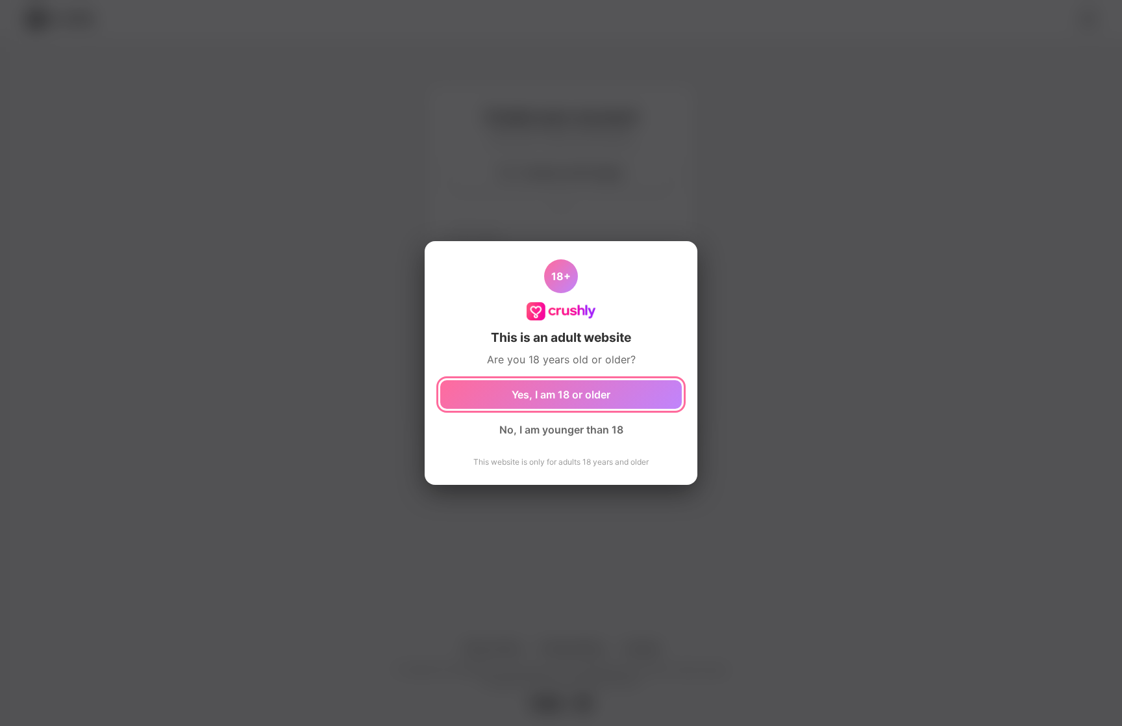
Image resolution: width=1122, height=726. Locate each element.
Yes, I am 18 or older (561, 394)
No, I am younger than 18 (561, 429)
